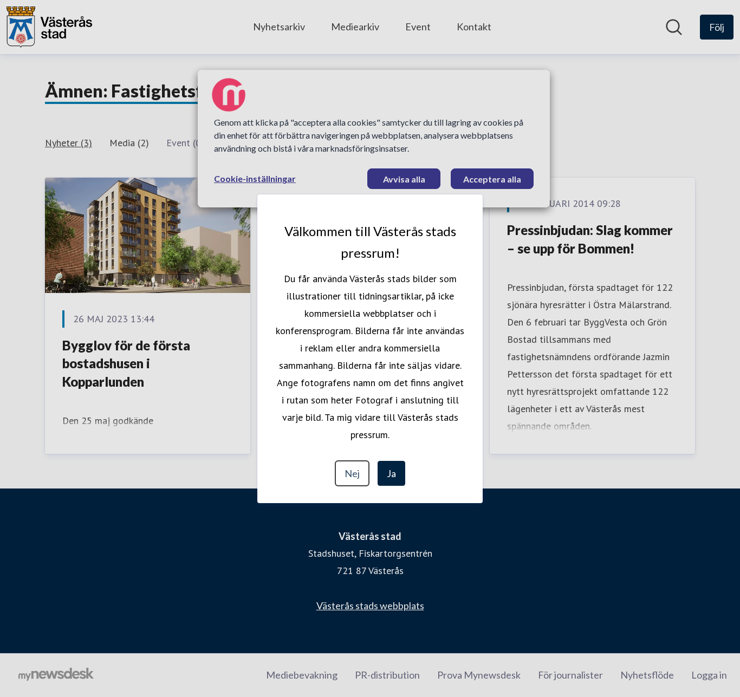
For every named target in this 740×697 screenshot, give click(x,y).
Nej (352, 473)
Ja (391, 473)
